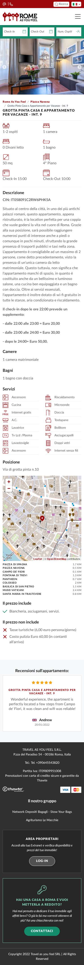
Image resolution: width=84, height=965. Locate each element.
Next (79, 67)
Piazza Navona (40, 101)
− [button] (9, 488)
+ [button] (9, 482)
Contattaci (42, 931)
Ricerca (63, 4)
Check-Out (37, 31)
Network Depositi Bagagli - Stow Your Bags (42, 812)
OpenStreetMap (57, 558)
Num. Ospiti (65, 31)
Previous (4, 67)
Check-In (9, 31)
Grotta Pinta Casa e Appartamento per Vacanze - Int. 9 (42, 692)
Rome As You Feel (14, 101)
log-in (42, 861)
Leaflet (37, 558)
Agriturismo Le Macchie (42, 820)
